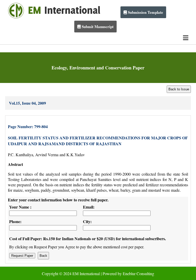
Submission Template (145, 12)
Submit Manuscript (97, 26)
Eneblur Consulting (138, 273)
